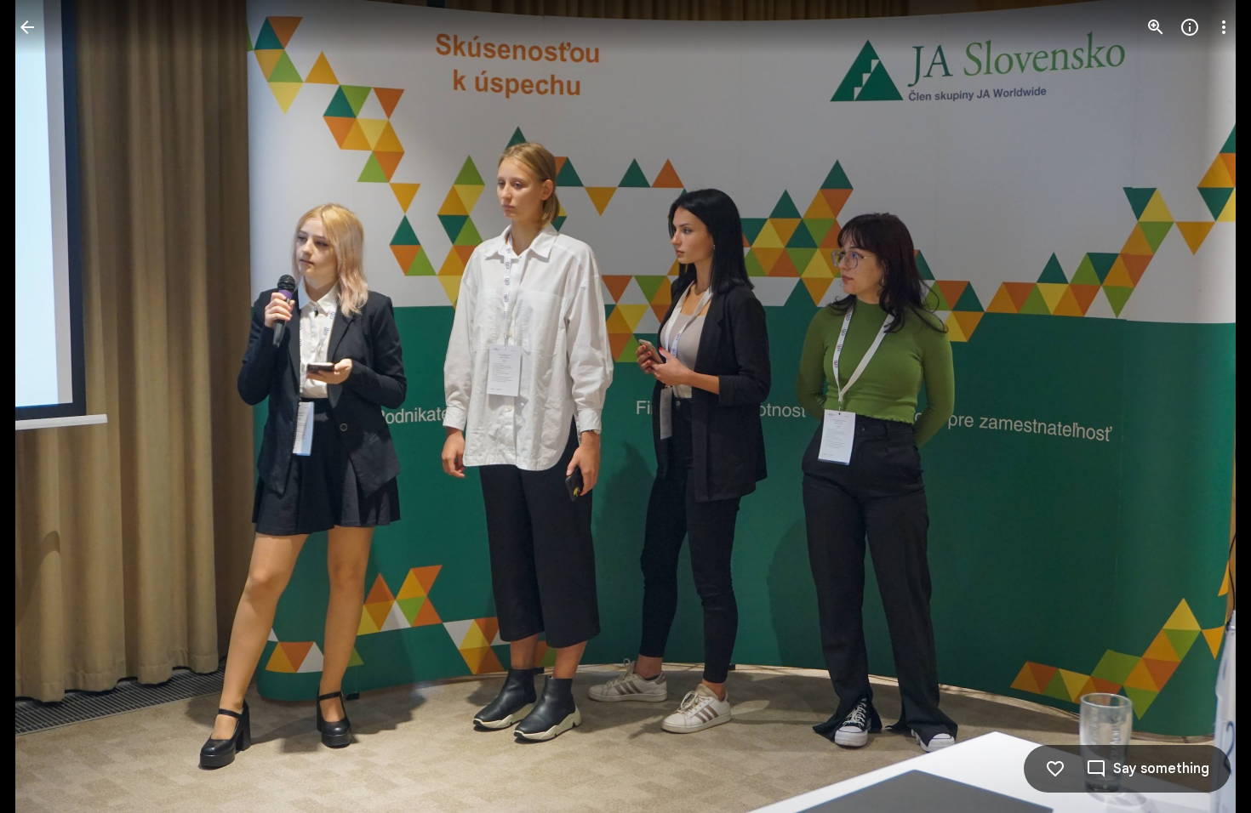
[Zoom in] (1156, 27)
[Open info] (1190, 27)
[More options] (1224, 27)
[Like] (1055, 769)
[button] (47, 406)
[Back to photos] (27, 27)
